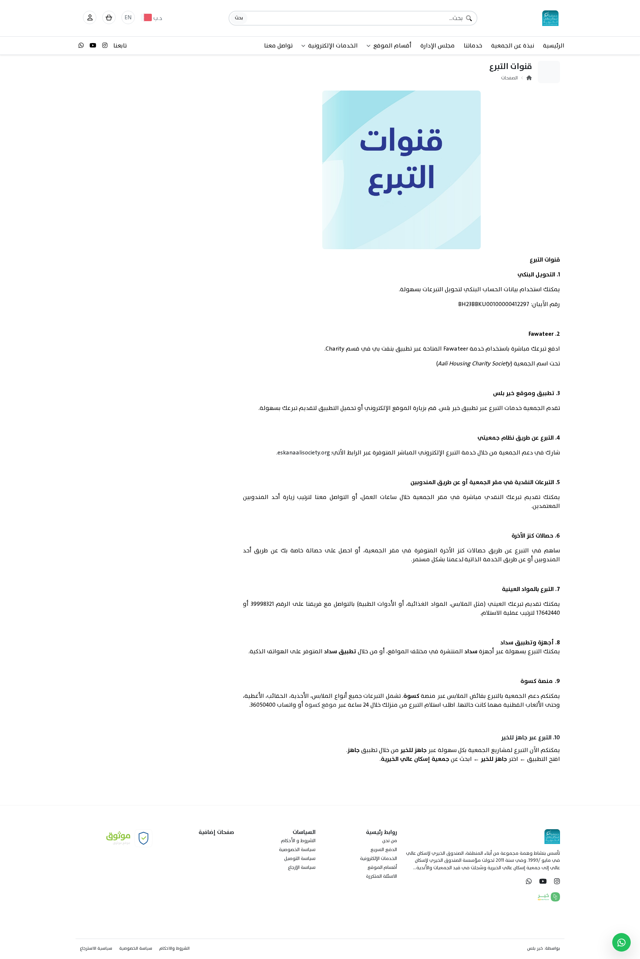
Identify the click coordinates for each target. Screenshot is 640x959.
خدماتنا (473, 45)
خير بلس (535, 948)
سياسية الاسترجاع (96, 948)
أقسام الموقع (382, 867)
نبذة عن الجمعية (512, 45)
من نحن (389, 841)
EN (128, 17)
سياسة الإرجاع (302, 867)
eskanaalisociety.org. (303, 452)
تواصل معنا (278, 45)
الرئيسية (553, 45)
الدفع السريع (383, 849)
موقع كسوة (321, 705)
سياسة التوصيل (300, 858)
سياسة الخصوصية (297, 849)
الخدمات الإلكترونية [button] (333, 45)
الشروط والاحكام (174, 948)
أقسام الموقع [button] (392, 45)
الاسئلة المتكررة (381, 876)
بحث (239, 18)
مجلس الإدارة (437, 45)
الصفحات (509, 78)
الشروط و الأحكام (298, 841)
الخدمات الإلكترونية (378, 858)
